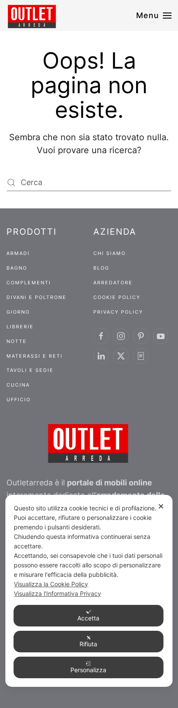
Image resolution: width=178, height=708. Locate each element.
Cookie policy (116, 297)
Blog (101, 268)
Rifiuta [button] (88, 644)
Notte (16, 341)
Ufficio (18, 399)
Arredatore (113, 283)
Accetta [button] (88, 618)
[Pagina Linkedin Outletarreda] (101, 356)
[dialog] (88, 591)
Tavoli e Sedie (30, 370)
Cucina (18, 385)
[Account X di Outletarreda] (121, 356)
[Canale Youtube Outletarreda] (160, 336)
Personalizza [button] (88, 669)
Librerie (20, 327)
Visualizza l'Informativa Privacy (57, 593)
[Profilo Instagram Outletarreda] (121, 336)
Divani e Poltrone (36, 297)
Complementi (28, 283)
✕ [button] (161, 506)
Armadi (18, 253)
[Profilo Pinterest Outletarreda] (141, 336)
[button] (154, 15)
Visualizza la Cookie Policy (51, 584)
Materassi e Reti (34, 356)
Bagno (16, 268)
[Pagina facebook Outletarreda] (101, 336)
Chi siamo (109, 253)
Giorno (18, 312)
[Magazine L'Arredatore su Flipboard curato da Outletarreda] (141, 356)
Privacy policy (118, 312)
